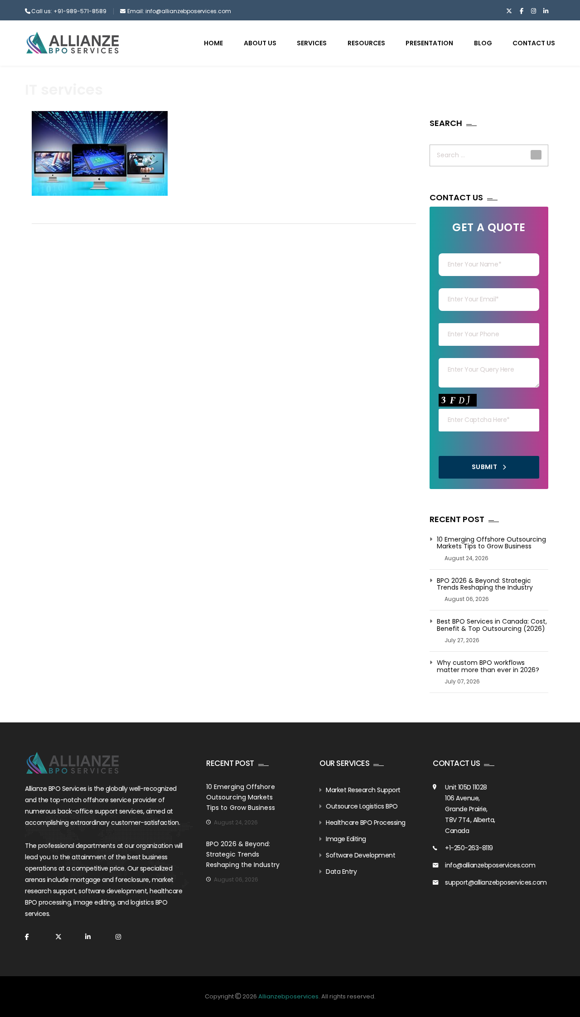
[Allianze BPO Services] (72, 42)
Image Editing (346, 838)
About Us (260, 43)
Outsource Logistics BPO (362, 806)
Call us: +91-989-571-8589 (68, 11)
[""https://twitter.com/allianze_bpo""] (509, 11)
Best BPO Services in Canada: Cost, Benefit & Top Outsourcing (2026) (492, 625)
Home (213, 43)
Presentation (429, 43)
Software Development (360, 855)
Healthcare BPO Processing (366, 822)
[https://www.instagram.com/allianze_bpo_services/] (533, 11)
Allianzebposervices (288, 996)
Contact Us (533, 43)
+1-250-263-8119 (469, 847)
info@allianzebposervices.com (490, 865)
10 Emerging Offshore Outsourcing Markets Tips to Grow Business (491, 543)
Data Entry (341, 871)
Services (312, 43)
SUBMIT (485, 466)
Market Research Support (363, 789)
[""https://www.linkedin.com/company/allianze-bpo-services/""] (546, 11)
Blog (483, 43)
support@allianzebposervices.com (496, 882)
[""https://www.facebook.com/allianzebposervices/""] (521, 11)
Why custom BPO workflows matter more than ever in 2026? (488, 666)
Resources (366, 43)
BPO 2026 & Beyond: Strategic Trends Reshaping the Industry (485, 584)
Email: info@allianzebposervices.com (179, 11)
